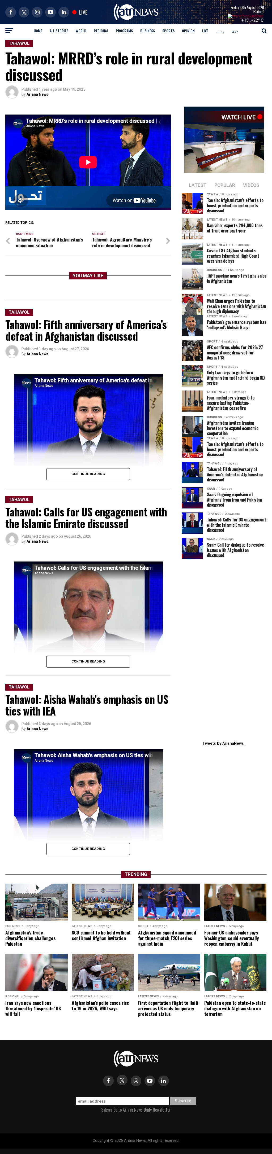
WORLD (81, 30)
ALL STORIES (59, 30)
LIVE (205, 30)
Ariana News (37, 94)
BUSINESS (147, 30)
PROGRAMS (124, 30)
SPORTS (168, 30)
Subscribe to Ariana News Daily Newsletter (136, 1110)
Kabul (258, 11)
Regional (101, 30)
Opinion (188, 30)
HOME (38, 30)
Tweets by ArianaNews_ (224, 743)
